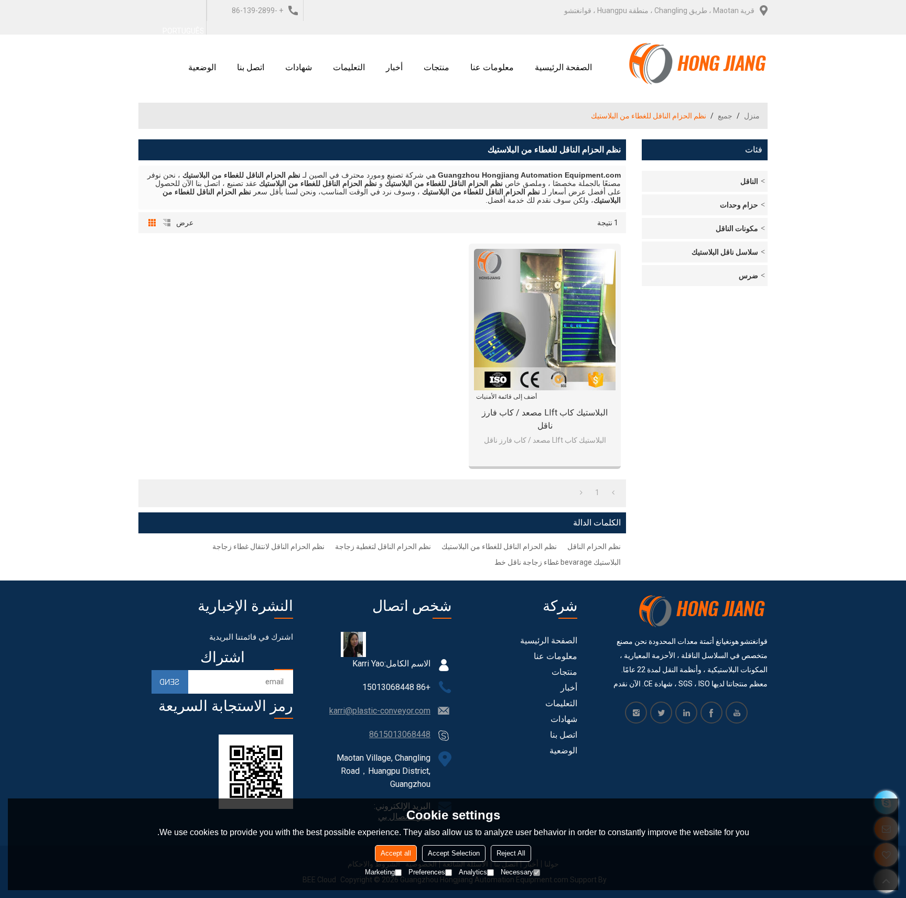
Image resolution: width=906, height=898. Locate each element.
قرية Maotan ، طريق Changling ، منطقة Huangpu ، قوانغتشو (659, 10)
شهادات (298, 67)
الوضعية (202, 67)
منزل (752, 116)
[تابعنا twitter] (661, 713)
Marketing (380, 872)
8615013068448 (399, 734)
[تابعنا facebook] (711, 713)
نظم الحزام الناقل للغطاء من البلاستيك (499, 546)
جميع (725, 116)
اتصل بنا (250, 67)
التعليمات (349, 67)
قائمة (166, 222)
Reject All (511, 853)
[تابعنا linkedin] (686, 713)
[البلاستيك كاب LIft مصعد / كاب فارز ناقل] (545, 319)
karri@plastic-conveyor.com (379, 711)
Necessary (517, 872)
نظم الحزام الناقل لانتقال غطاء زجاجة (268, 546)
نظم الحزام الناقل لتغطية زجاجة (383, 546)
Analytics (473, 872)
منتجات (436, 67)
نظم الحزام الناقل (594, 546)
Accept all (396, 853)
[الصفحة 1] (613, 492)
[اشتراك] (170, 682)
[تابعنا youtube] (737, 713)
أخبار (394, 67)
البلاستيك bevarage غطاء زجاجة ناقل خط (557, 562)
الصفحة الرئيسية (563, 67)
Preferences (426, 872)
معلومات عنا (492, 67)
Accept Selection (454, 853)
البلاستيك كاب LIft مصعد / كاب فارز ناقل (545, 419)
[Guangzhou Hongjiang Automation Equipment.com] (698, 63)
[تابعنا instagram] (636, 713)
